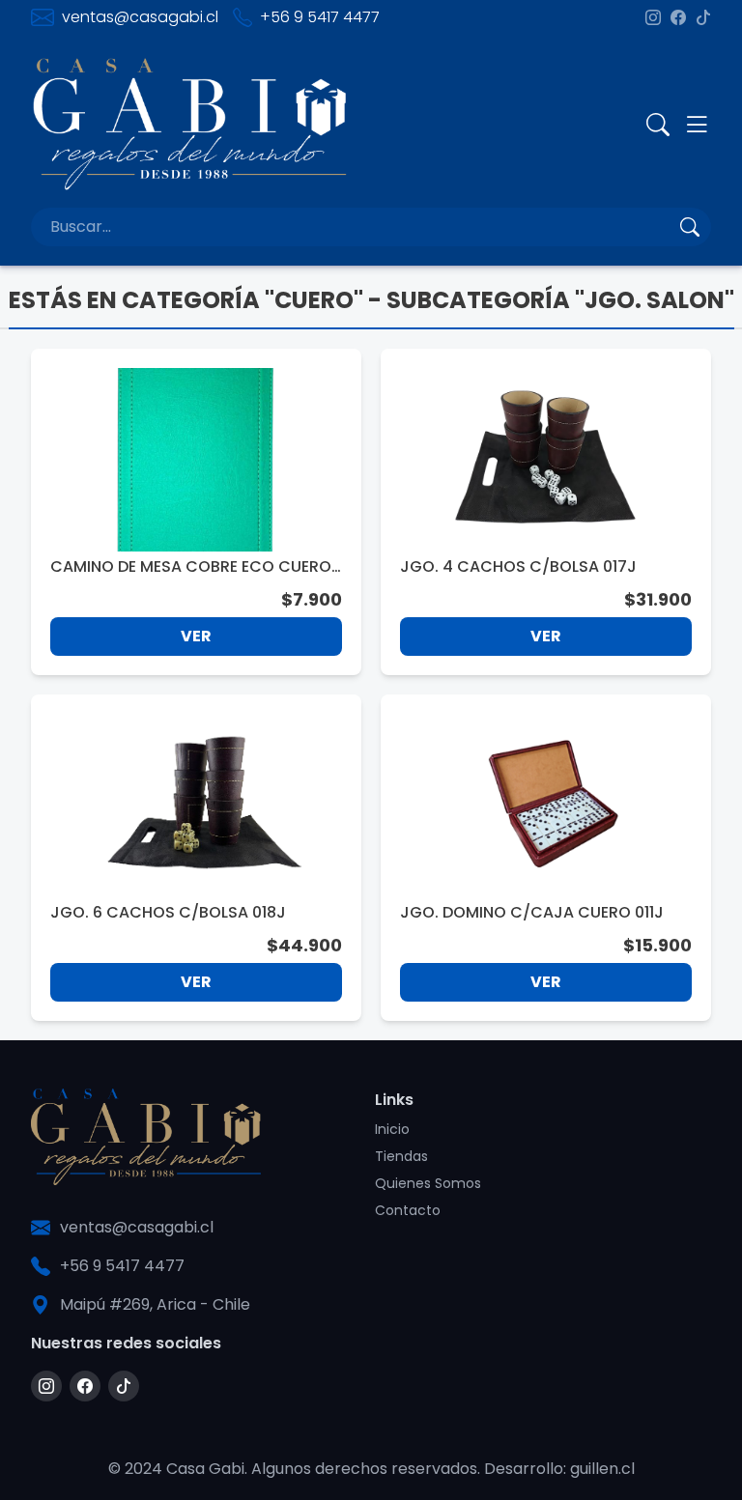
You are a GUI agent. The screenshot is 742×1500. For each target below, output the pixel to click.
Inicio (392, 1129)
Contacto (408, 1210)
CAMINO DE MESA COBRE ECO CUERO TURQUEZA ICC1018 (190, 567)
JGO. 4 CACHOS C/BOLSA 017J (518, 566)
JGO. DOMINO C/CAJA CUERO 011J (532, 912)
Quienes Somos (428, 1183)
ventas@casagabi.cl (140, 17)
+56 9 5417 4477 (320, 17)
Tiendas (401, 1156)
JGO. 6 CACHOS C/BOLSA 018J (168, 912)
